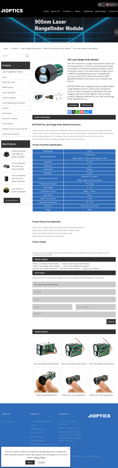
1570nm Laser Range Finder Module (46, 266)
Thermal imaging (9, 98)
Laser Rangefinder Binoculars (13, 103)
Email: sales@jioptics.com (69, 428)
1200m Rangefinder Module (46, 395)
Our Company (7, 421)
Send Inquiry (73, 105)
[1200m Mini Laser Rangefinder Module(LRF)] (74, 379)
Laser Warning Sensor (10, 134)
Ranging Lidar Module (90, 268)
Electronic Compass (10, 118)
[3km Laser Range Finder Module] (74, 348)
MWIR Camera (7, 87)
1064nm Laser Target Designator (44, 268)
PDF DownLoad (87, 105)
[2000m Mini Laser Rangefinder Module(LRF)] (102, 379)
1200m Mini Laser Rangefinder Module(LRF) (75, 395)
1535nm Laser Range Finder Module (76, 264)
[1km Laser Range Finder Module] (39, 97)
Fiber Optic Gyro (8, 82)
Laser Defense (7, 124)
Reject (30, 462)
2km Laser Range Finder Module (46, 364)
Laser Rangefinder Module (31, 48)
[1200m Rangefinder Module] (46, 379)
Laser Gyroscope (8, 92)
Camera (5, 108)
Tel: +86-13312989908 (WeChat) (68, 422)
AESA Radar (6, 113)
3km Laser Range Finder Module (74, 364)
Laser (4, 77)
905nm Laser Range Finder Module (57, 48)
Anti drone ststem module (70, 268)
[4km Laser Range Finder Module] (102, 348)
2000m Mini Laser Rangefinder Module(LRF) (102, 395)
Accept (41, 462)
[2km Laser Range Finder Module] (46, 348)
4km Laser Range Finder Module (101, 364)
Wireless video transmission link (14, 129)
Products (15, 48)
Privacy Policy (39, 457)
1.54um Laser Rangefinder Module (76, 266)
